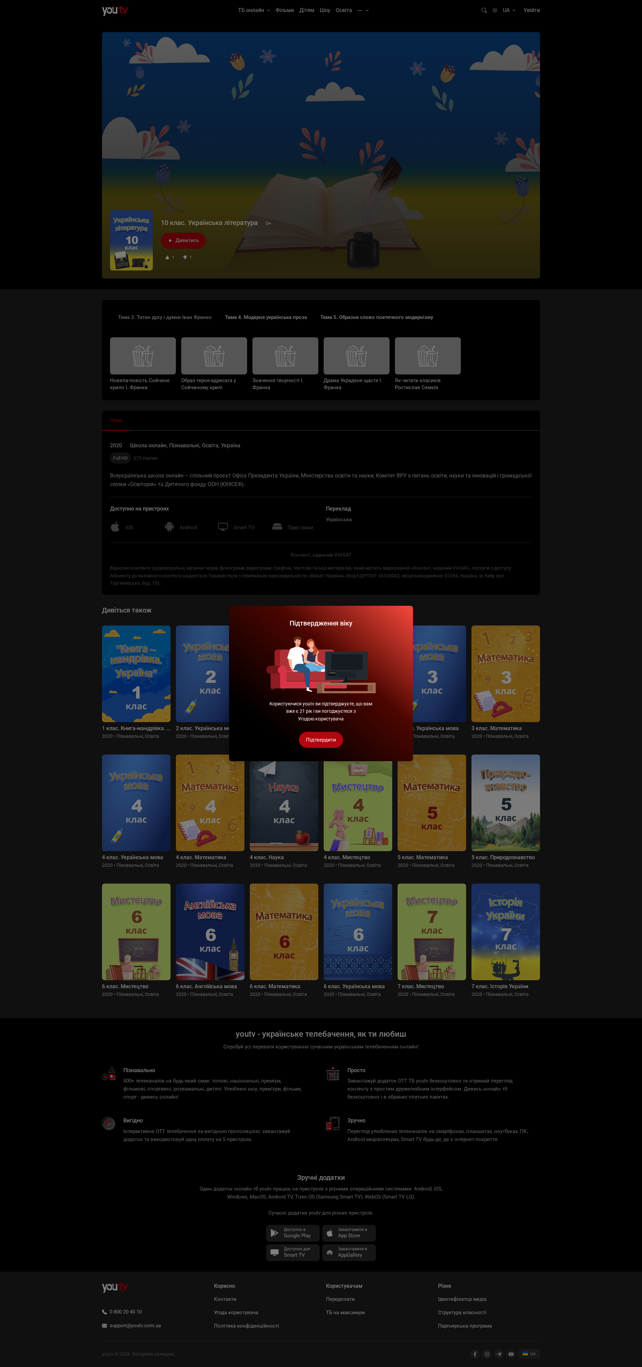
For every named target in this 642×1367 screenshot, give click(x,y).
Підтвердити (321, 740)
